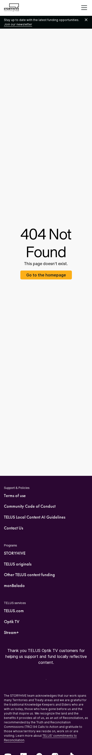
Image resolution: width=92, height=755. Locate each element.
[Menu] (84, 8)
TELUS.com (14, 610)
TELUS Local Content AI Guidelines (34, 517)
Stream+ (11, 632)
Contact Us (13, 527)
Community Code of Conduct (29, 506)
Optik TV (11, 621)
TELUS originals (17, 564)
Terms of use (15, 495)
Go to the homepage (46, 275)
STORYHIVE (15, 553)
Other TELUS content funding (29, 574)
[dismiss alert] (86, 20)
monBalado (14, 585)
